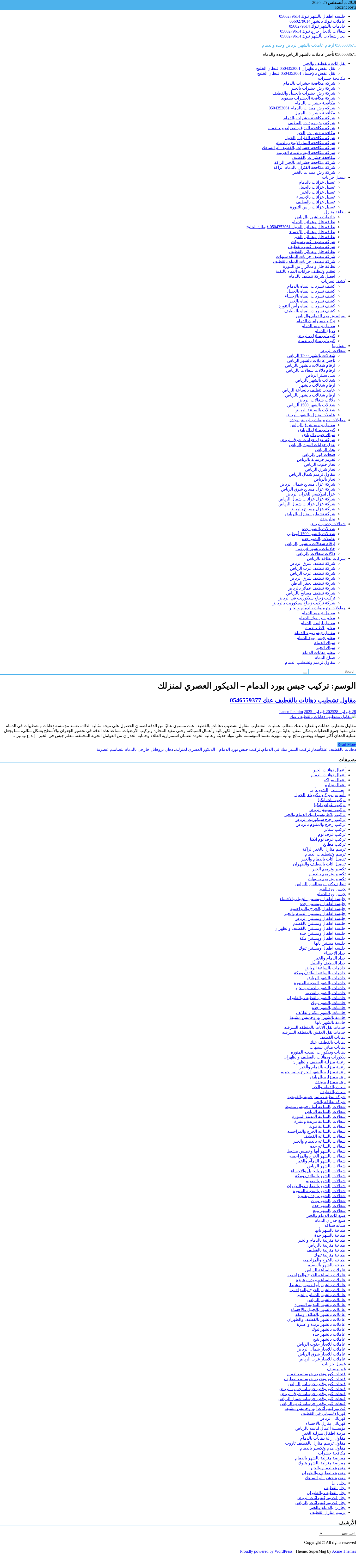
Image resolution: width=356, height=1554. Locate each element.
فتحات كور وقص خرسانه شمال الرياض (312, 1398)
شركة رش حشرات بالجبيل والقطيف (303, 93)
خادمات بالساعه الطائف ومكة (320, 973)
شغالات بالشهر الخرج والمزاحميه (317, 1156)
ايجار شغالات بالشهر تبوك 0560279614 (313, 36)
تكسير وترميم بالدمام (327, 874)
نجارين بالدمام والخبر (328, 1507)
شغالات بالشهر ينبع (329, 1210)
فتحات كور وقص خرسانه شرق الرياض (313, 1393)
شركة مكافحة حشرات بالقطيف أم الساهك (298, 147)
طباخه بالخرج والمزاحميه (324, 1260)
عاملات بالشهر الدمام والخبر (321, 1294)
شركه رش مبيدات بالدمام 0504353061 (302, 108)
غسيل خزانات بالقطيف (315, 202)
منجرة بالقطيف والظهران (324, 1473)
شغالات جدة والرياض (328, 524)
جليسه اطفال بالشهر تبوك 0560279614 (312, 16)
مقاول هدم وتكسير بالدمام (323, 1448)
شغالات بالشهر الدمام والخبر (321, 1161)
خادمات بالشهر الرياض (326, 978)
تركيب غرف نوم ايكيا (328, 839)
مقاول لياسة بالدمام (317, 623)
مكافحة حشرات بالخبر (316, 133)
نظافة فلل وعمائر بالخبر (314, 236)
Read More (346, 744)
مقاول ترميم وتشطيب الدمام (310, 662)
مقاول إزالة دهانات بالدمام (323, 1438)
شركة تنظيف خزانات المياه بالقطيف (304, 261)
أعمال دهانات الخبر (329, 770)
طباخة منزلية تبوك (330, 1255)
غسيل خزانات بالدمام (317, 182)
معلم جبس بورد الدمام (316, 637)
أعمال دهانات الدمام (328, 775)
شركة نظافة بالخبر (329, 1101)
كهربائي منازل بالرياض (316, 335)
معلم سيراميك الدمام (317, 618)
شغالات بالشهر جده (329, 1205)
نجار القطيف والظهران (326, 1492)
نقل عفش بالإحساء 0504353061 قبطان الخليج (296, 73)
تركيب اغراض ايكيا (330, 804)
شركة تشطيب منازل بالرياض (310, 514)
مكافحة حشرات (332, 78)
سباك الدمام (324, 642)
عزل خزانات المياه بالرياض (312, 444)
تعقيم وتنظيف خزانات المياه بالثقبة (305, 271)
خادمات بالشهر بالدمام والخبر (320, 988)
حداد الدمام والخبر (330, 958)
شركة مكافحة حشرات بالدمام (309, 118)
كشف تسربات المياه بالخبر (312, 301)
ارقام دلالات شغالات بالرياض (310, 370)
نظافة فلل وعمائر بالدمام (313, 222)
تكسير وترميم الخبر (329, 869)
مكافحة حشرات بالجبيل (314, 113)
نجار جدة (327, 519)
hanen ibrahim (291, 711)
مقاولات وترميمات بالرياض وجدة (318, 420)
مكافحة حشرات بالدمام (314, 103)
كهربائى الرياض (333, 1418)
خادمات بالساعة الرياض (325, 968)
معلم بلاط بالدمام (320, 628)
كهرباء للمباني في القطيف (323, 1413)
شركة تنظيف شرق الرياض (312, 563)
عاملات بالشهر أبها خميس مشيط (317, 1285)
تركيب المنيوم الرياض (327, 809)
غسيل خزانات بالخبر (318, 192)
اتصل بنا (339, 345)
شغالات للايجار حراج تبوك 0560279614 (313, 31)
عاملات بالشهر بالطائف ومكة (320, 1314)
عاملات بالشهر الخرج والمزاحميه (318, 1289)
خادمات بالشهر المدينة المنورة (320, 983)
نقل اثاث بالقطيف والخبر (324, 63)
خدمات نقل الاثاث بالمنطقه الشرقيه (315, 1027)
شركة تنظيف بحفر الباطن (313, 583)
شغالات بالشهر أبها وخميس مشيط (316, 1151)
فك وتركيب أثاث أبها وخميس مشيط (315, 1408)
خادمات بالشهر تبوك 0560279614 (317, 26)
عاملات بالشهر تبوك (328, 1329)
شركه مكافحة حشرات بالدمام (309, 83)
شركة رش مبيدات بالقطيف (311, 123)
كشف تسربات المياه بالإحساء (310, 296)
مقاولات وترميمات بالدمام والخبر (317, 608)
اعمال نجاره (335, 785)
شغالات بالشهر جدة (318, 529)
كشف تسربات (333, 281)
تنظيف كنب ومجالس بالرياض (320, 884)
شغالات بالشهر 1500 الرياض (311, 355)
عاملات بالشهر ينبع (329, 1339)
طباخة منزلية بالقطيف (326, 1250)
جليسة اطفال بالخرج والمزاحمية (318, 908)
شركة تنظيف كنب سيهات (313, 241)
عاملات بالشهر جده (329, 1334)
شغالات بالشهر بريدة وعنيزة (322, 1195)
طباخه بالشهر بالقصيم (327, 1265)
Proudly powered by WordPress (266, 1551)
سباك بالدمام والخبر (328, 1087)
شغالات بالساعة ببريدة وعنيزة (320, 1121)
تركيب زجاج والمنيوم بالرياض (321, 824)
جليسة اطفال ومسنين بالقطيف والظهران (310, 928)
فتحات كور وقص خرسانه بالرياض (317, 1384)
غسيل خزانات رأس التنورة (312, 207)
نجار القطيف (335, 1487)
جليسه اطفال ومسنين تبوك (322, 948)
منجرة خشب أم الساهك (325, 1478)
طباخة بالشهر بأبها (330, 1230)
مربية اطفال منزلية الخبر (324, 1433)
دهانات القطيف (333, 1037)
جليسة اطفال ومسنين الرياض (320, 918)
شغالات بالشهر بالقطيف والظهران (316, 1186)
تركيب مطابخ (334, 844)
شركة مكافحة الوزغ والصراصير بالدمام (301, 128)
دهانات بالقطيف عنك (338, 749)
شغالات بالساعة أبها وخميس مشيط (315, 1106)
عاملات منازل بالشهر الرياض (310, 415)
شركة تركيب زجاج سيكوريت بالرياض (303, 603)
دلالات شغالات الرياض (316, 400)
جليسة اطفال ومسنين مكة (322, 938)
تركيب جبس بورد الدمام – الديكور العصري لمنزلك (217, 749)
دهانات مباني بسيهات (328, 1047)
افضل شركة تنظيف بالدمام (312, 276)
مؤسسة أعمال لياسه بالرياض (320, 1428)
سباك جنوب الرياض (318, 434)
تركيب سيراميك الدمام (315, 321)
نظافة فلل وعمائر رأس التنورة (309, 266)
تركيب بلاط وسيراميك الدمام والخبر (315, 814)
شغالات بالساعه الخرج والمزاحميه (316, 1131)
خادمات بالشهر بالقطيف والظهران (316, 997)
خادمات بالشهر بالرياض (315, 217)
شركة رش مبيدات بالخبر (314, 172)
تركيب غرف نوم (332, 834)
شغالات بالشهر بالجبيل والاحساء (318, 1171)
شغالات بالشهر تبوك (328, 1200)
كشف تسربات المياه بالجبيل (311, 291)
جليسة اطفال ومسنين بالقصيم (319, 923)
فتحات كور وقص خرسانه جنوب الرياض (312, 1388)
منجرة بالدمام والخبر (328, 1468)
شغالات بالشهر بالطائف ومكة (320, 1176)
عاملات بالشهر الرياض (326, 1299)
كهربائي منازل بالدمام (316, 340)
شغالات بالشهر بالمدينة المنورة (319, 1190)
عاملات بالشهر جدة (318, 538)
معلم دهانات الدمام (318, 652)
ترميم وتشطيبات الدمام (325, 854)
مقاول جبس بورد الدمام (314, 632)
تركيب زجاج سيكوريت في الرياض (306, 598)
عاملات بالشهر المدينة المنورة (320, 1304)
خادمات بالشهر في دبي (315, 548)
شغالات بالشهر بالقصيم (325, 1181)
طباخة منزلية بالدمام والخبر (322, 1240)
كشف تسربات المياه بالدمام (311, 286)
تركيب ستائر (335, 829)
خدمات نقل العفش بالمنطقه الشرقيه (314, 1032)
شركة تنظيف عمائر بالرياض (311, 588)
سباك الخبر (325, 647)
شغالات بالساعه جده (328, 1146)
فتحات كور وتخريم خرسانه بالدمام (316, 1374)
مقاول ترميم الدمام (318, 326)
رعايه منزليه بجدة (330, 1082)
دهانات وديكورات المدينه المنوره (318, 1052)
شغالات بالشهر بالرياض (315, 380)
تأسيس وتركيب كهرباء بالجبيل (320, 795)
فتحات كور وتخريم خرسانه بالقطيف (315, 1379)
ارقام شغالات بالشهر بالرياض (310, 365)
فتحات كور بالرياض (318, 454)
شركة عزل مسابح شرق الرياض (308, 489)
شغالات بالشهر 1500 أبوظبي (311, 533)
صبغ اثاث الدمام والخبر (326, 1215)
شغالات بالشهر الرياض (326, 1166)
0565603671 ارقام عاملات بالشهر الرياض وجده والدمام (309, 45)
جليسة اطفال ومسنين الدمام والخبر (315, 913)
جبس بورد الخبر (332, 889)
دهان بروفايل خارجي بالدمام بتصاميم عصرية (135, 749)
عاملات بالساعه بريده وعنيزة (321, 1280)
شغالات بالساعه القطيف (324, 1136)
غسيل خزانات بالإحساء (315, 197)
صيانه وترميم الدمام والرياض (321, 316)
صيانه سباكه (335, 1225)
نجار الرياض (325, 449)
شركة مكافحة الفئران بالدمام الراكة (304, 167)
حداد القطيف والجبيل (328, 963)
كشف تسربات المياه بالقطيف (309, 311)
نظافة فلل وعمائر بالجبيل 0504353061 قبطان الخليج (290, 227)
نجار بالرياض (324, 479)
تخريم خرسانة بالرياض (316, 459)
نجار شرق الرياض (320, 469)
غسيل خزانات (334, 177)
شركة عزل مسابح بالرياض (312, 509)
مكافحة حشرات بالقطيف (313, 157)
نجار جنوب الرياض (319, 464)
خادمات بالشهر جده (329, 1007)
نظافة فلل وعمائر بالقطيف (312, 251)
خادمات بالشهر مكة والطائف (321, 1012)
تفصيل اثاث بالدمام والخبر (323, 859)
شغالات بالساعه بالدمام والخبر (319, 1141)
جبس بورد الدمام (331, 893)
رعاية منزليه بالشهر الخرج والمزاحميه (313, 1072)
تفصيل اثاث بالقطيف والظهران (319, 864)
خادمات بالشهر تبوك (328, 1002)
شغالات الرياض (333, 350)
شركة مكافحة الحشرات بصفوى (308, 98)
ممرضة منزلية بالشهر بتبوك (322, 1463)
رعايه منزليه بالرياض (328, 1077)
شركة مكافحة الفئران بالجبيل (310, 137)
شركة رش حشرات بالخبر (313, 88)
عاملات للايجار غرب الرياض (322, 1359)
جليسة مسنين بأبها (330, 943)
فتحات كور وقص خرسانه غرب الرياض (313, 1403)
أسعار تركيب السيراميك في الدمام (291, 749)
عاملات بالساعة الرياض (325, 1270)
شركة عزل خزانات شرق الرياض (307, 439)
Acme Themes (344, 1551)
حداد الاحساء (335, 953)
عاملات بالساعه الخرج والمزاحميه (316, 1275)
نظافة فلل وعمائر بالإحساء (312, 232)
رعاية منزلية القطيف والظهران (319, 1062)
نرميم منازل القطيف (328, 1512)
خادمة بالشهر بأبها (330, 1022)
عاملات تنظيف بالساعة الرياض (308, 390)
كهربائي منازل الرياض (316, 430)
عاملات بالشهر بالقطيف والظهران (316, 1319)
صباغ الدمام (325, 331)
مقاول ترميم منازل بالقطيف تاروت (315, 1443)
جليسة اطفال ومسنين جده (323, 933)
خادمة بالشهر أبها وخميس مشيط (318, 1017)
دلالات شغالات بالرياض (315, 553)
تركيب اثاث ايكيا (332, 799)
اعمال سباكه (335, 780)
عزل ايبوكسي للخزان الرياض (310, 494)
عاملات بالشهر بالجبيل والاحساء (318, 1309)
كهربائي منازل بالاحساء (326, 1423)
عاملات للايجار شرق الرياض (322, 1354)
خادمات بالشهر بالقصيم (325, 992)
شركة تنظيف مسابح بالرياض (310, 593)
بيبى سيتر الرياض (320, 375)
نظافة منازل (335, 212)
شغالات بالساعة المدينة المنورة (319, 1116)
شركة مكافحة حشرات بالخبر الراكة (304, 162)
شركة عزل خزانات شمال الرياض (306, 499)
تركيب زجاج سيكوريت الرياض (320, 819)
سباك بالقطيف (333, 1091)
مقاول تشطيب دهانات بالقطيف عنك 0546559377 (293, 700)
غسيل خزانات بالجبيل (317, 187)
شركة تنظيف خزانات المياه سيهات (305, 256)
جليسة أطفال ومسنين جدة (323, 903)
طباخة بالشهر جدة (330, 1235)
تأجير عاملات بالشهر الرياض (311, 360)
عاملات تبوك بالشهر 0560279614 (318, 21)
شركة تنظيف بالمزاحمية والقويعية (316, 1096)
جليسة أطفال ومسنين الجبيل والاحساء (313, 898)
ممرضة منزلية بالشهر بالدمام (320, 1458)
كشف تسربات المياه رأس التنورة (307, 306)
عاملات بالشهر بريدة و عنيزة (321, 1324)
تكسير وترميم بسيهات (327, 879)
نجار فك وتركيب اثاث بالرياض (320, 1502)
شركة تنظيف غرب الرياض (312, 568)
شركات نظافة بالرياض (326, 558)
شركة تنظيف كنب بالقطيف (311, 246)
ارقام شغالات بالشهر (317, 385)
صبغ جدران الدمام (330, 1220)
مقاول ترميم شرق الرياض (312, 425)
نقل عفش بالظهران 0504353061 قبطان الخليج (295, 68)
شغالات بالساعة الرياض (314, 410)
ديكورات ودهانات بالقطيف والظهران (315, 1057)
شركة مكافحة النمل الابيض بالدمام (305, 142)
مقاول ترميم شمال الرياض (312, 474)
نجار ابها (339, 1483)
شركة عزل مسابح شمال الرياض (307, 484)
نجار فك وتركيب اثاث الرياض (321, 1497)
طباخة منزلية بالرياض (327, 1245)
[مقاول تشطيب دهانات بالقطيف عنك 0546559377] (323, 716)
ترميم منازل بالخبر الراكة (324, 849)
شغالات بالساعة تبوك (327, 1126)
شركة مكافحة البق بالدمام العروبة (306, 152)
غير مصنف (336, 1369)
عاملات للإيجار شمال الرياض (321, 1349)
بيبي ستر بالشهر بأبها (328, 790)
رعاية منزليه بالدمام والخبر (322, 1067)
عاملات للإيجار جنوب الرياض (321, 1344)
